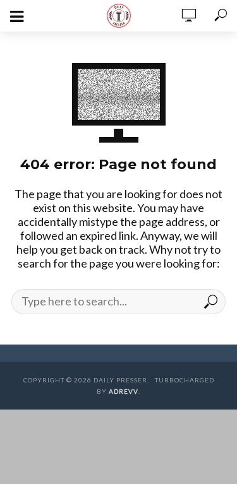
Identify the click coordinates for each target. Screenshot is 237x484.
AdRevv (123, 391)
